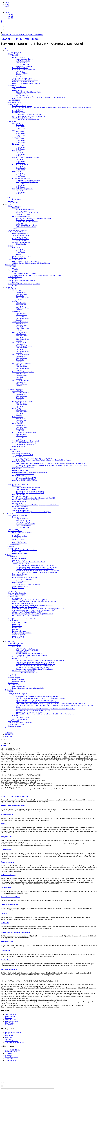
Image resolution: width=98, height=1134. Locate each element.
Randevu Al (12, 591)
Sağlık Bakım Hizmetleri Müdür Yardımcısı (25, 80)
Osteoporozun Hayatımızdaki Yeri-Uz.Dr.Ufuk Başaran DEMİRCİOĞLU (34, 610)
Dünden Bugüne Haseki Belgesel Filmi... (28, 92)
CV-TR (18, 534)
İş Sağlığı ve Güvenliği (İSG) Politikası (28, 180)
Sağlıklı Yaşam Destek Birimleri (18, 484)
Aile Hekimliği (16, 311)
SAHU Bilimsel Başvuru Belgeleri (26, 225)
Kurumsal (8, 50)
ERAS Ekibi (20, 430)
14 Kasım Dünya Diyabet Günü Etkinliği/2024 (30, 493)
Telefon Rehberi (13, 683)
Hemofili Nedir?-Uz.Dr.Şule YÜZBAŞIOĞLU (26, 615)
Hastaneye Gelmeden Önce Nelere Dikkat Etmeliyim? (28, 562)
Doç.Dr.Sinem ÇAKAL (23, 519)
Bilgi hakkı (4, 824)
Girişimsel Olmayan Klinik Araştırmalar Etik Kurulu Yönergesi (31, 263)
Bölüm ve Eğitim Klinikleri (16, 232)
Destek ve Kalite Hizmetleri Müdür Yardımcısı (26, 83)
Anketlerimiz (12, 676)
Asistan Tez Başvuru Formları (25, 220)
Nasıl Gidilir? (20, 125)
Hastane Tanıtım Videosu (23, 95)
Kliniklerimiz (12, 289)
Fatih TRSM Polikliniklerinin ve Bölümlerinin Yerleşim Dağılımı (35, 664)
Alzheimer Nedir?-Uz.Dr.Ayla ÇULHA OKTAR (27, 612)
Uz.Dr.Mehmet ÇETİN (23, 61)
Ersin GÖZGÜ (20, 76)
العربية (7, 4)
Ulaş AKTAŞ (20, 71)
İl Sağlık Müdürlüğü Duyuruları (21, 633)
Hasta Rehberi (12, 557)
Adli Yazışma (16, 123)
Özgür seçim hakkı (7, 849)
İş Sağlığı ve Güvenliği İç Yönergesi (27, 182)
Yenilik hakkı (5, 923)
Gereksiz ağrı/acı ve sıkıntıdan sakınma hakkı (15, 932)
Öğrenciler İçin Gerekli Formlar (21, 256)
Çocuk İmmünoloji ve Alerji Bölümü (23, 372)
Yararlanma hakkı (7, 814)
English (7, 6)
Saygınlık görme (6, 887)
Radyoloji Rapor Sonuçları (16, 595)
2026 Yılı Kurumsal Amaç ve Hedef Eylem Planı (27, 114)
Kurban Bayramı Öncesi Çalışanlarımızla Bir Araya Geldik (34, 710)
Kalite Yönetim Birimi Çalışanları (22, 106)
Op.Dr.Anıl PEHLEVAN (23, 525)
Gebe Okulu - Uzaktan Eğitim (21, 453)
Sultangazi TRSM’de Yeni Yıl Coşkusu (24, 273)
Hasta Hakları (16, 627)
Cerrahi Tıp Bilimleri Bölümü (21, 242)
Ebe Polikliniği (16, 468)
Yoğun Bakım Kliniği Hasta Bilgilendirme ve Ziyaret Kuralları (35, 565)
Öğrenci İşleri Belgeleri (19, 258)
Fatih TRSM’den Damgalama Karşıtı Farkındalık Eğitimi (33, 512)
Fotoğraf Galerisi (21, 94)
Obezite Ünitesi (17, 503)
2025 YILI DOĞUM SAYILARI (26, 477)
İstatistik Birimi (16, 171)
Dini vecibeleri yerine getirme (10, 897)
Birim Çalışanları (21, 126)
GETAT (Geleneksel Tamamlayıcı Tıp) (24, 443)
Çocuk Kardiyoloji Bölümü (20, 380)
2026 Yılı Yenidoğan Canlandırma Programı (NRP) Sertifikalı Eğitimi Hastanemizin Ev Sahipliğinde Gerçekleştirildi (51, 463)
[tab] (49, 796)
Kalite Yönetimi (13, 104)
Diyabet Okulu (16, 486)
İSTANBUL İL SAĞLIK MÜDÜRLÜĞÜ (20, 39)
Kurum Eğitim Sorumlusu (20, 233)
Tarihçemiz (15, 88)
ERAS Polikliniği (17, 424)
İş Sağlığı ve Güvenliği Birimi (21, 178)
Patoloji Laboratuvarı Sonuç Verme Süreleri (21, 619)
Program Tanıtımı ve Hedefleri (17, 230)
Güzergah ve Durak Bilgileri (20, 657)
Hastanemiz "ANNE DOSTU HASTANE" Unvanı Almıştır (34, 458)
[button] (7, 12)
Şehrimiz (11, 546)
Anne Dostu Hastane (18, 456)
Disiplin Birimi (16, 151)
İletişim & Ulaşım (10, 641)
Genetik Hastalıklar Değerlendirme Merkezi (25, 441)
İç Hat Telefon (20, 128)
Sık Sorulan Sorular (14, 684)
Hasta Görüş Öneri (18, 636)
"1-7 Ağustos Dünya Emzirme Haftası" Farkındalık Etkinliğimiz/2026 (37, 696)
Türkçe (7, 2)
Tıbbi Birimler (9, 287)
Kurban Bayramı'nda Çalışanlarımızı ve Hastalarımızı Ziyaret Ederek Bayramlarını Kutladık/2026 (45, 709)
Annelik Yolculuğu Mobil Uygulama (23, 467)
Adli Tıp (14, 301)
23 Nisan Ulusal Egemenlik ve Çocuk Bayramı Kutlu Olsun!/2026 (36, 498)
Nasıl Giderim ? (17, 626)
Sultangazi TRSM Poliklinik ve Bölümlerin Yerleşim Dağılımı (34, 665)
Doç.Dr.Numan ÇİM (22, 64)
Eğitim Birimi (16, 247)
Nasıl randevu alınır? (18, 686)
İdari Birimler (12, 121)
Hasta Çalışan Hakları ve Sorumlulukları (24, 577)
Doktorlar (19, 299)
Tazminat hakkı (6, 960)
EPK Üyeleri (20, 223)
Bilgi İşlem (15, 144)
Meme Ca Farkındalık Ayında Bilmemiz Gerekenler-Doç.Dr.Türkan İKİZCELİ (36, 601)
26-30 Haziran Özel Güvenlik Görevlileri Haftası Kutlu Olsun (34, 700)
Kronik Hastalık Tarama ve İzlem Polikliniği (25, 500)
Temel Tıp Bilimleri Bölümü (20, 235)
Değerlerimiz (16, 99)
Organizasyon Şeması (15, 102)
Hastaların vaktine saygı (8, 875)
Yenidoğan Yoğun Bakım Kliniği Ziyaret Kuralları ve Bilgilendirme (36, 567)
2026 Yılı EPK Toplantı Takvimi (26, 227)
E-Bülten (15, 715)
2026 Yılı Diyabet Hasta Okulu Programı (28, 487)
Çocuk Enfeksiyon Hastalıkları (21, 363)
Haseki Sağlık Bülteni (15, 598)
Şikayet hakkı (5, 950)
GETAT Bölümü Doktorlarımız (25, 444)
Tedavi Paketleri (13, 529)
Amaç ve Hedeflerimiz (19, 87)
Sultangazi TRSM (13, 270)
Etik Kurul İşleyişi (21, 211)
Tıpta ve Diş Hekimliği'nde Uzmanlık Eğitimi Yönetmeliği (33, 218)
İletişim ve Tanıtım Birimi (20, 164)
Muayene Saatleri (17, 576)
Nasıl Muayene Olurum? (19, 574)
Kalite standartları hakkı (9, 969)
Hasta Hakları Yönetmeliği (24, 579)
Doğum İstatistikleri (18, 475)
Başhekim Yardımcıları (19, 57)
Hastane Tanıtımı (17, 90)
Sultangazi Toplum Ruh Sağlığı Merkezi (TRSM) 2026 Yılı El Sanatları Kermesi (36, 275)
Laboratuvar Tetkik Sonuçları (17, 593)
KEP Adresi (12, 674)
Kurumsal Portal (13, 596)
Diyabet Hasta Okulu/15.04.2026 (26, 489)
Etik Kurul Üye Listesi (23, 214)
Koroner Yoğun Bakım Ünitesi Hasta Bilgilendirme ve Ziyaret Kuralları (37, 570)
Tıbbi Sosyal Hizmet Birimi (20, 510)
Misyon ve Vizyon (14, 100)
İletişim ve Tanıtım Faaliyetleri (17, 693)
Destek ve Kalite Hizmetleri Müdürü (23, 81)
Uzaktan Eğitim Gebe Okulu (24, 455)
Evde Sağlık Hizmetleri (19, 494)
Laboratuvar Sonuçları (19, 631)
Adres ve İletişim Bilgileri (16, 643)
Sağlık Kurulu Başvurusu (20, 586)
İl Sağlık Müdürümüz (14, 52)
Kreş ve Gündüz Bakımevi (20, 496)
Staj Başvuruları (17, 254)
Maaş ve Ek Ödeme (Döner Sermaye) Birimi (25, 157)
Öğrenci (10, 246)
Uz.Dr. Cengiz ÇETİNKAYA (25, 59)
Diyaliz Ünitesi (16, 408)
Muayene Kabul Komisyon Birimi (22, 189)
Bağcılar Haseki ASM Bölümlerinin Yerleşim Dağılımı (32, 667)
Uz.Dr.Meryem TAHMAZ (24, 66)
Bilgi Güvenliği (13, 202)
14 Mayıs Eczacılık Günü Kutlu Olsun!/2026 (29, 712)
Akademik (8, 204)
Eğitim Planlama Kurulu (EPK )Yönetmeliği (25, 261)
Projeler (10, 201)
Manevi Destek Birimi (19, 501)
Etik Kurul (15, 208)
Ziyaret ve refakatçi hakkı (9, 904)
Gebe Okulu (16, 451)
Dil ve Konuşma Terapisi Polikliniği (23, 401)
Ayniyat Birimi (16, 137)
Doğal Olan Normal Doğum (20, 470)
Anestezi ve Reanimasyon (20, 322)
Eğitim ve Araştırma (14, 206)
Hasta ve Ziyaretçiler (14, 544)
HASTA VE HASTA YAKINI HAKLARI (14, 796)
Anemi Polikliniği (17, 391)
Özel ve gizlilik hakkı (7, 862)
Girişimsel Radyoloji (18, 446)
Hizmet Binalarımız (10, 265)
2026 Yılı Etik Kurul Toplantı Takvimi (27, 213)
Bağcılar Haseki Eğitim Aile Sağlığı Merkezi (21, 280)
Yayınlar (14, 228)
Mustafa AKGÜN (21, 75)
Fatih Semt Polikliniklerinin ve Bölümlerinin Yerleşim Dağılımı (35, 662)
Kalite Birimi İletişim (18, 113)
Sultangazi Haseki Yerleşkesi (24, 648)
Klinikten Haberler (21, 294)
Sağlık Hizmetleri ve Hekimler (17, 515)
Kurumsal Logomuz (14, 726)
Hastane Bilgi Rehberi (19, 558)
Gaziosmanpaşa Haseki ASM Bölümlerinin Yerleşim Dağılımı (34, 669)
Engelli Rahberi (17, 582)
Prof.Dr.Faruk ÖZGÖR (23, 520)
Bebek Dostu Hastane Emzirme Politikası (24, 481)
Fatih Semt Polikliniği (15, 277)
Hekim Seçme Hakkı (22, 581)
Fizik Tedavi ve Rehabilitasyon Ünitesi (24, 432)
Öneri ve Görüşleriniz (15, 677)
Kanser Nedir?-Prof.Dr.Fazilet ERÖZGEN (25, 603)
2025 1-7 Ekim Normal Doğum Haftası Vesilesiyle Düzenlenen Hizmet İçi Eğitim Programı (43, 460)
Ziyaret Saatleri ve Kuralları (20, 563)
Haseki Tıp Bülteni (18, 638)
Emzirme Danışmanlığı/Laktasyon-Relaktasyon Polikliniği (29, 472)
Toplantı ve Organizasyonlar (20, 695)
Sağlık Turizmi (9, 513)
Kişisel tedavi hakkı (7, 941)
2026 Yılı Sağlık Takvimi (19, 719)
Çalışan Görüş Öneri (18, 634)
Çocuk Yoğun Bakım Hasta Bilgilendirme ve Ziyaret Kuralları (34, 569)
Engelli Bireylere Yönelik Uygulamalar (28, 584)
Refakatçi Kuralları (18, 588)
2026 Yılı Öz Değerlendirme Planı (22, 118)
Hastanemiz (12, 85)
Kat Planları (15, 658)
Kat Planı (15, 268)
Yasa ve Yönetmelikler (15, 259)
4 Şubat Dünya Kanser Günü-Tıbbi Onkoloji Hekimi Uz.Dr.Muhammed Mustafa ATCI (38, 608)
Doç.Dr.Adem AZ (21, 62)
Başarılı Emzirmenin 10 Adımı (25, 474)
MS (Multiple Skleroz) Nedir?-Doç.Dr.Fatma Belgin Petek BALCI (32, 614)
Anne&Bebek (12, 449)
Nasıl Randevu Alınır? (19, 560)
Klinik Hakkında (21, 292)
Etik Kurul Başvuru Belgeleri (25, 209)
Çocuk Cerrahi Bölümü (19, 342)
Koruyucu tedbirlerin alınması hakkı (12, 805)
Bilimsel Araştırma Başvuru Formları (27, 221)
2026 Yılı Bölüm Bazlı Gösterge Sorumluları (25, 119)
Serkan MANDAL (22, 73)
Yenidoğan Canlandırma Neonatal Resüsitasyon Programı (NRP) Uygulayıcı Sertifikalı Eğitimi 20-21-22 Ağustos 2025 (52, 465)
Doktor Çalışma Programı (24, 346)
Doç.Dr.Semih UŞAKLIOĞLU (25, 524)
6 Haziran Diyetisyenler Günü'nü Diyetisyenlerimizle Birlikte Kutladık (37, 505)
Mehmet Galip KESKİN (19, 543)
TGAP (10, 197)
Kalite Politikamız (17, 111)
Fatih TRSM (12, 266)
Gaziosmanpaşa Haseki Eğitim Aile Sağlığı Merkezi (24, 284)
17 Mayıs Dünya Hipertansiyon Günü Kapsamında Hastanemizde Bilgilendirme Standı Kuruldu (45, 714)
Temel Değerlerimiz (18, 109)
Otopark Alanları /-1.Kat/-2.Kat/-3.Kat (23, 671)
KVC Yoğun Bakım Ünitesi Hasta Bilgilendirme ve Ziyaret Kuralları (37, 572)
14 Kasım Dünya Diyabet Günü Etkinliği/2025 (30, 491)
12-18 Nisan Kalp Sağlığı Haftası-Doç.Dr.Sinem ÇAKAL (29, 600)
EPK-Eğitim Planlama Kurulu (21, 216)
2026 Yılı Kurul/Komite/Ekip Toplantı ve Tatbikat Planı (29, 116)
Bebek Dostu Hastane (18, 462)
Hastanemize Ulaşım (14, 645)
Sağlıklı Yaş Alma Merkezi (20, 506)
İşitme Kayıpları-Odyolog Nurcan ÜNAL (24, 607)
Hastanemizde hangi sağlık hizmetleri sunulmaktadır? (28, 688)
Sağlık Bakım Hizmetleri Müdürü (22, 78)
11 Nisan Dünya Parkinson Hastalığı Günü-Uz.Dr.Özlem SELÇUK (32, 605)
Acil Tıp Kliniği (17, 290)
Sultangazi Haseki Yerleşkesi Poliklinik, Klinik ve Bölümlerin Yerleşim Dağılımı (40, 660)
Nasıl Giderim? (16, 646)
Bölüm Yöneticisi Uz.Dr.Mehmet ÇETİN (24, 532)
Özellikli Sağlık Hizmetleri (16, 389)
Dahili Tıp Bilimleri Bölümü (20, 239)
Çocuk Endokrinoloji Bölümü (21, 354)
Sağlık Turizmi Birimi (15, 531)
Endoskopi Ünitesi (17, 417)
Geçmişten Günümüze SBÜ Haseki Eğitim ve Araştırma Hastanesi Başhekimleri (40, 97)
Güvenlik (4, 913)
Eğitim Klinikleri (21, 237)
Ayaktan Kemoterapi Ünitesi (20, 392)
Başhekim (15, 56)
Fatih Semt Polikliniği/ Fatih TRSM (27, 650)
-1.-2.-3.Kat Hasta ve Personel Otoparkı (28, 672)
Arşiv (14, 130)
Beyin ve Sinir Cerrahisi (19, 332)
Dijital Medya (9, 690)
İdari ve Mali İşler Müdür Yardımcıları (23, 69)
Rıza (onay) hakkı (6, 837)
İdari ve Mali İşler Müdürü (20, 68)
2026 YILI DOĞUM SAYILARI (26, 479)
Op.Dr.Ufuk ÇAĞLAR (23, 522)
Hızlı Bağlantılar (13, 620)
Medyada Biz (12, 691)
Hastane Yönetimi (13, 54)
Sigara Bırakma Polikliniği (20, 508)
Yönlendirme (9, 555)
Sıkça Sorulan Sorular (22, 297)
